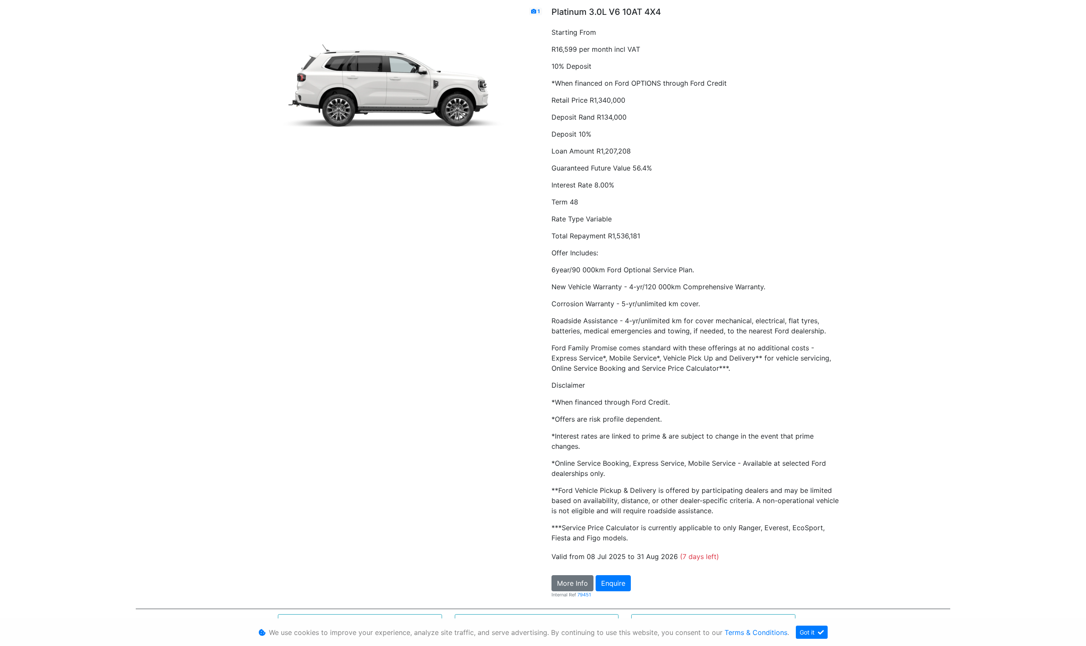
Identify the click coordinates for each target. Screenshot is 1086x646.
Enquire (613, 583)
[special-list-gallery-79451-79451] (390, 92)
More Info (572, 583)
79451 (584, 595)
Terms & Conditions (756, 632)
